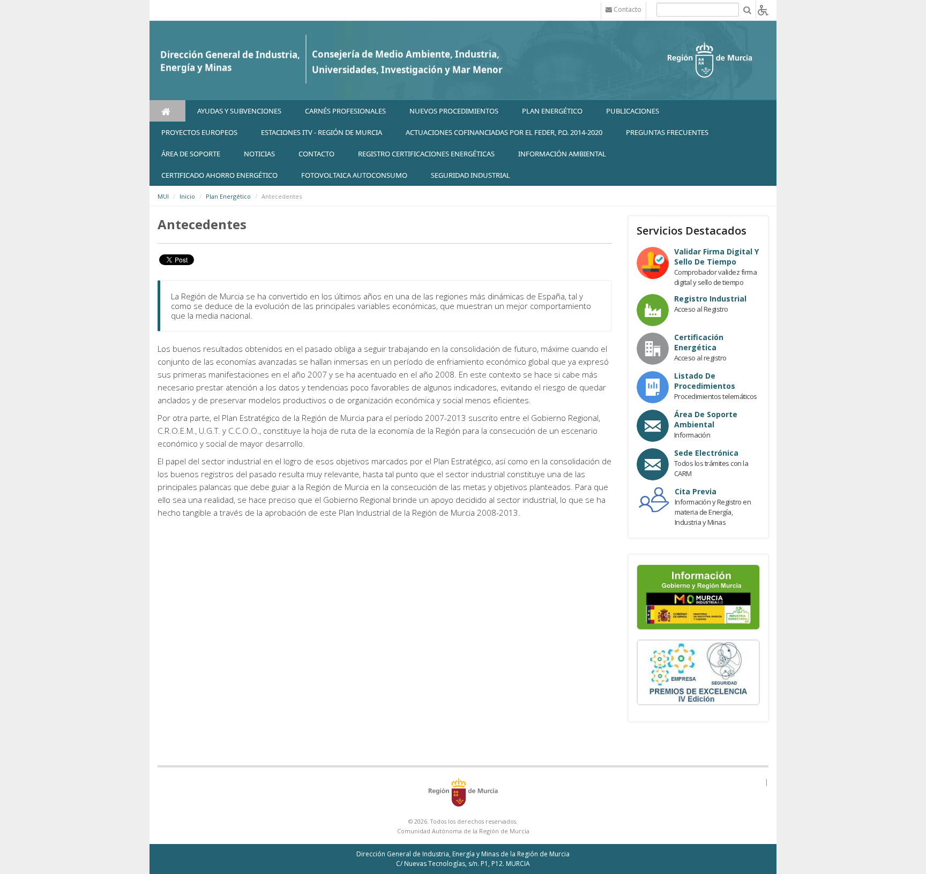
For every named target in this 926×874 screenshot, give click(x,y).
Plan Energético (552, 111)
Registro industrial (710, 298)
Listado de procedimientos (704, 381)
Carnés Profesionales (345, 111)
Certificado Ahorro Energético (219, 175)
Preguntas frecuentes (667, 132)
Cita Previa (695, 491)
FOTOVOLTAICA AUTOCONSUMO (354, 175)
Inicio (187, 196)
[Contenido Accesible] (763, 9)
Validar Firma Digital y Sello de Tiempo (716, 256)
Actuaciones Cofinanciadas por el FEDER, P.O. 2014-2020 (504, 132)
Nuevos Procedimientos (453, 111)
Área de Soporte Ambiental (705, 419)
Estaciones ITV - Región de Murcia (321, 132)
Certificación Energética (698, 342)
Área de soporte (190, 154)
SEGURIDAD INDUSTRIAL (470, 175)
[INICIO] (167, 111)
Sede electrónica (706, 453)
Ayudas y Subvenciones (239, 111)
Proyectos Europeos (199, 132)
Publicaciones (632, 111)
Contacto (316, 154)
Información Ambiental (562, 154)
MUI (163, 196)
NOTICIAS (259, 154)
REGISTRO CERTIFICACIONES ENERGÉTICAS (426, 154)
